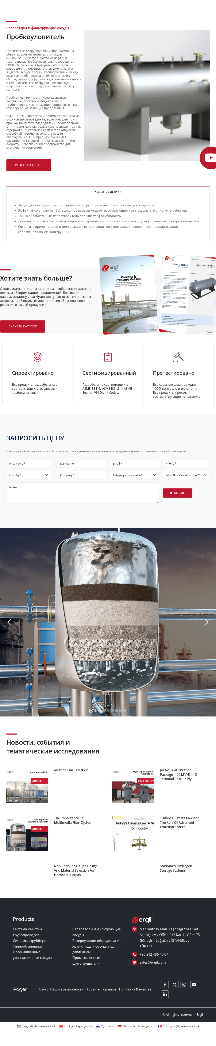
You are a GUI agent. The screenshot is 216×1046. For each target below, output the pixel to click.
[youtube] (194, 989)
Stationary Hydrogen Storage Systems (176, 872)
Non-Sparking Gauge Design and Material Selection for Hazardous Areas (76, 875)
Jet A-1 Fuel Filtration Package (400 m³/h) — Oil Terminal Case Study (179, 779)
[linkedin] (165, 998)
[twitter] (174, 989)
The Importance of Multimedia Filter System (73, 824)
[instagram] (184, 989)
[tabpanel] (108, 218)
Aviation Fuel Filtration (71, 774)
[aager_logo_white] (20, 992)
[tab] (108, 191)
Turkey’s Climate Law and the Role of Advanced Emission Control (179, 827)
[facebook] (165, 989)
